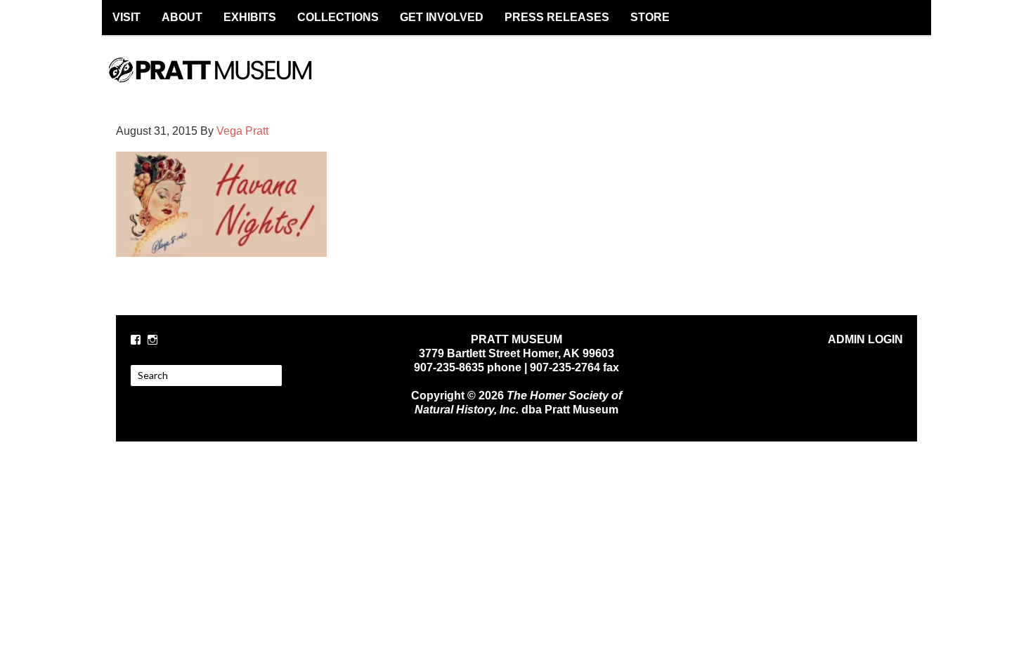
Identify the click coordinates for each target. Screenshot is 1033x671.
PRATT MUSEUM (224, 82)
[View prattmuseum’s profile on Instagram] (152, 340)
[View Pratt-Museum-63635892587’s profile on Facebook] (135, 340)
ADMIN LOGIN (865, 339)
